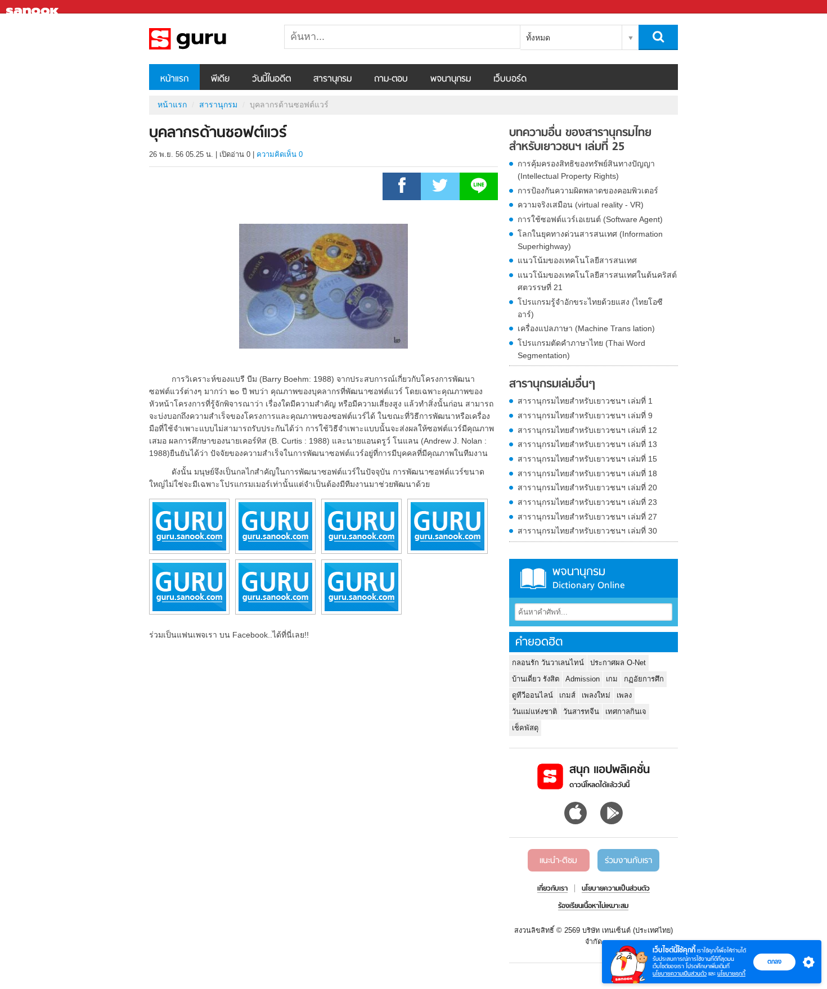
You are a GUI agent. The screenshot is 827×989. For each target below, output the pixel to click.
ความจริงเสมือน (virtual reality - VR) (581, 204)
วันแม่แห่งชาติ (534, 711)
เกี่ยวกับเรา (552, 889)
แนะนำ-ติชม (558, 861)
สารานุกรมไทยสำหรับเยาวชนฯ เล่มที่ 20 (587, 487)
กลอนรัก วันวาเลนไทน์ (548, 662)
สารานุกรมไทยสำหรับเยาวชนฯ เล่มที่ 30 (587, 530)
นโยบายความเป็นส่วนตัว (680, 973)
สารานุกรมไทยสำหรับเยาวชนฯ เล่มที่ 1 (585, 400)
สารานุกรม (332, 79)
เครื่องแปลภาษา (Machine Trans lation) (586, 328)
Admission (582, 679)
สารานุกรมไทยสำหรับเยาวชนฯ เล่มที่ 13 (587, 444)
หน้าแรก (174, 79)
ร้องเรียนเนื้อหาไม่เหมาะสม (593, 906)
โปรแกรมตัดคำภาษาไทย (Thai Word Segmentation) (581, 349)
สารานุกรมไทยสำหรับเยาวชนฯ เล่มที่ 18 (587, 473)
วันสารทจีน (581, 711)
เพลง (624, 695)
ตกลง (774, 961)
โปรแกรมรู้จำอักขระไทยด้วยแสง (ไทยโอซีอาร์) (590, 308)
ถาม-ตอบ (391, 79)
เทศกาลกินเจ (625, 711)
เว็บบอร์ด (510, 79)
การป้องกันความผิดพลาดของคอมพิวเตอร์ (588, 190)
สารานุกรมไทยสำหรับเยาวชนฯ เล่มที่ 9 (585, 415)
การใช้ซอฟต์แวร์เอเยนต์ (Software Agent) (590, 219)
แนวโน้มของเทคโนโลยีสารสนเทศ (577, 260)
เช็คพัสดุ (525, 728)
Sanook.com (34, 7)
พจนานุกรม (450, 79)
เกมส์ (567, 695)
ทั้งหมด (538, 37)
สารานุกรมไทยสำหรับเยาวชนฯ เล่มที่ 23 (587, 502)
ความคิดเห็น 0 (280, 154)
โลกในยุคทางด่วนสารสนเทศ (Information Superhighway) (590, 240)
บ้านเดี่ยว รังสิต (535, 679)
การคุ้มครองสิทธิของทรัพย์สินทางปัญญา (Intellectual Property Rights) (586, 169)
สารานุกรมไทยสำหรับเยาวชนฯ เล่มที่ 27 (587, 516)
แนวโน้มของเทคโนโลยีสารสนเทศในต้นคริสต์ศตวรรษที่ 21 (597, 281)
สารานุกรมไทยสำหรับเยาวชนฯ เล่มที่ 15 (587, 458)
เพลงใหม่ (596, 695)
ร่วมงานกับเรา (628, 861)
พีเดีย (220, 79)
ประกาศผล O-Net (618, 662)
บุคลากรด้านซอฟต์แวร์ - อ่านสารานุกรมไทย (208, 39)
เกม (612, 679)
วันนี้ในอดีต (271, 79)
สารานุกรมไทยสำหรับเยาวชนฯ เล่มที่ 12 (587, 430)
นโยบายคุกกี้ (731, 973)
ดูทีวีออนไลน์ (532, 695)
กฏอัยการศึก (644, 679)
